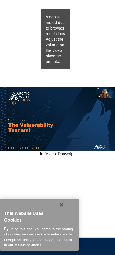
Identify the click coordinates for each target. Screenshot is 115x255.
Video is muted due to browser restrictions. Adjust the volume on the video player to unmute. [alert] (56, 39)
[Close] (61, 205)
